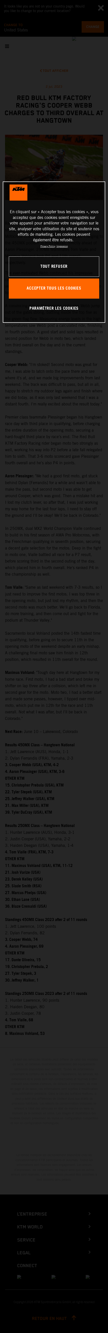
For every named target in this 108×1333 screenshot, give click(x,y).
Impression (62, 246)
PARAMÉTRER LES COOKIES (54, 308)
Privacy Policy (47, 246)
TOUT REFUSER (54, 266)
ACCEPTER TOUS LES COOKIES (54, 288)
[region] (54, 252)
